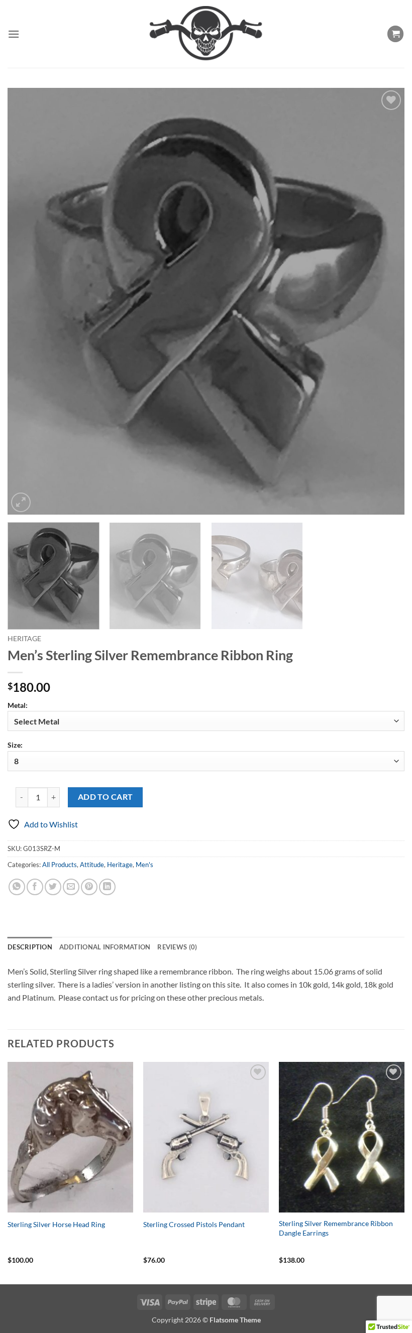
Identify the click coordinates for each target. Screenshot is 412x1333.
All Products (59, 865)
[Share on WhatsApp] (17, 887)
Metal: (18, 705)
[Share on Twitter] (53, 887)
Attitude (92, 865)
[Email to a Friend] (71, 887)
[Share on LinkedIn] (107, 887)
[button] (14, 34)
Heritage (24, 639)
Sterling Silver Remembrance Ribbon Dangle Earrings (336, 1228)
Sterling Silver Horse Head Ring (56, 1224)
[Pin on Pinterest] (89, 887)
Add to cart (105, 796)
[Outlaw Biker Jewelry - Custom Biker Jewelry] (206, 34)
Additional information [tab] (105, 947)
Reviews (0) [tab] (177, 947)
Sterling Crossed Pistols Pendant (194, 1224)
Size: (15, 745)
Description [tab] (30, 947)
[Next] (384, 301)
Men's (144, 865)
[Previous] (28, 301)
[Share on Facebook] (35, 887)
